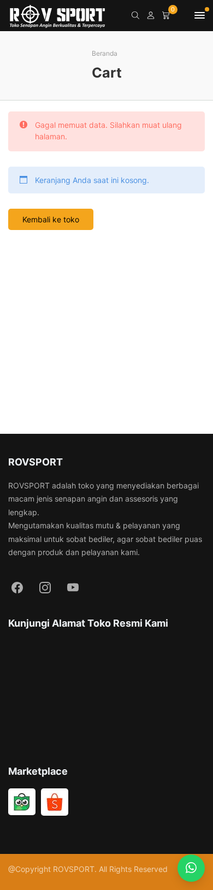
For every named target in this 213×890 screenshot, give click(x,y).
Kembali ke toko (50, 219)
